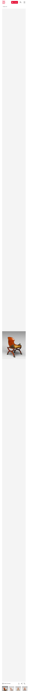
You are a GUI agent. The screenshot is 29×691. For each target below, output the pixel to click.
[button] (14, 345)
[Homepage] (3, 2)
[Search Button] (20, 2)
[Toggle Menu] (24, 2)
